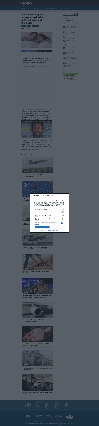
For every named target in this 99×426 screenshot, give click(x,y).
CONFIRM (42, 226)
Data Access (49, 230)
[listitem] (49, 209)
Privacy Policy (55, 230)
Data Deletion (43, 230)
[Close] (67, 196)
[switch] (62, 212)
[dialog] (49, 213)
